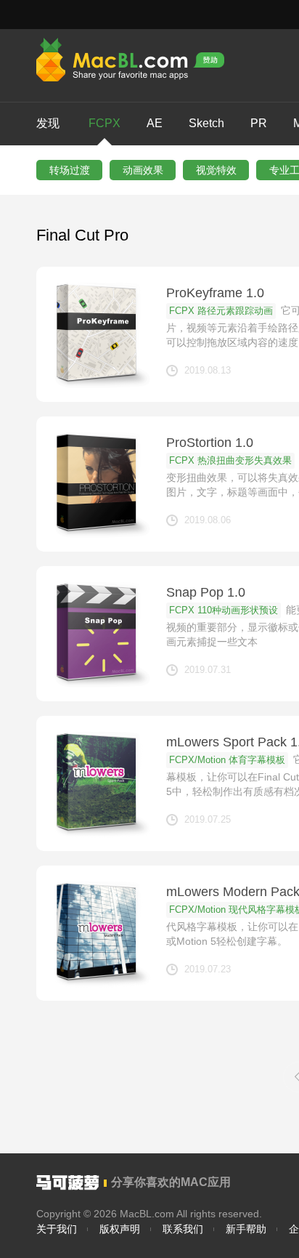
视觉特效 (216, 170)
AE (155, 123)
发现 (48, 123)
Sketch (206, 123)
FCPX (104, 123)
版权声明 (119, 1229)
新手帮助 (246, 1229)
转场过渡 (69, 170)
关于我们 (56, 1229)
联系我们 (183, 1229)
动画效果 (143, 170)
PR (258, 123)
